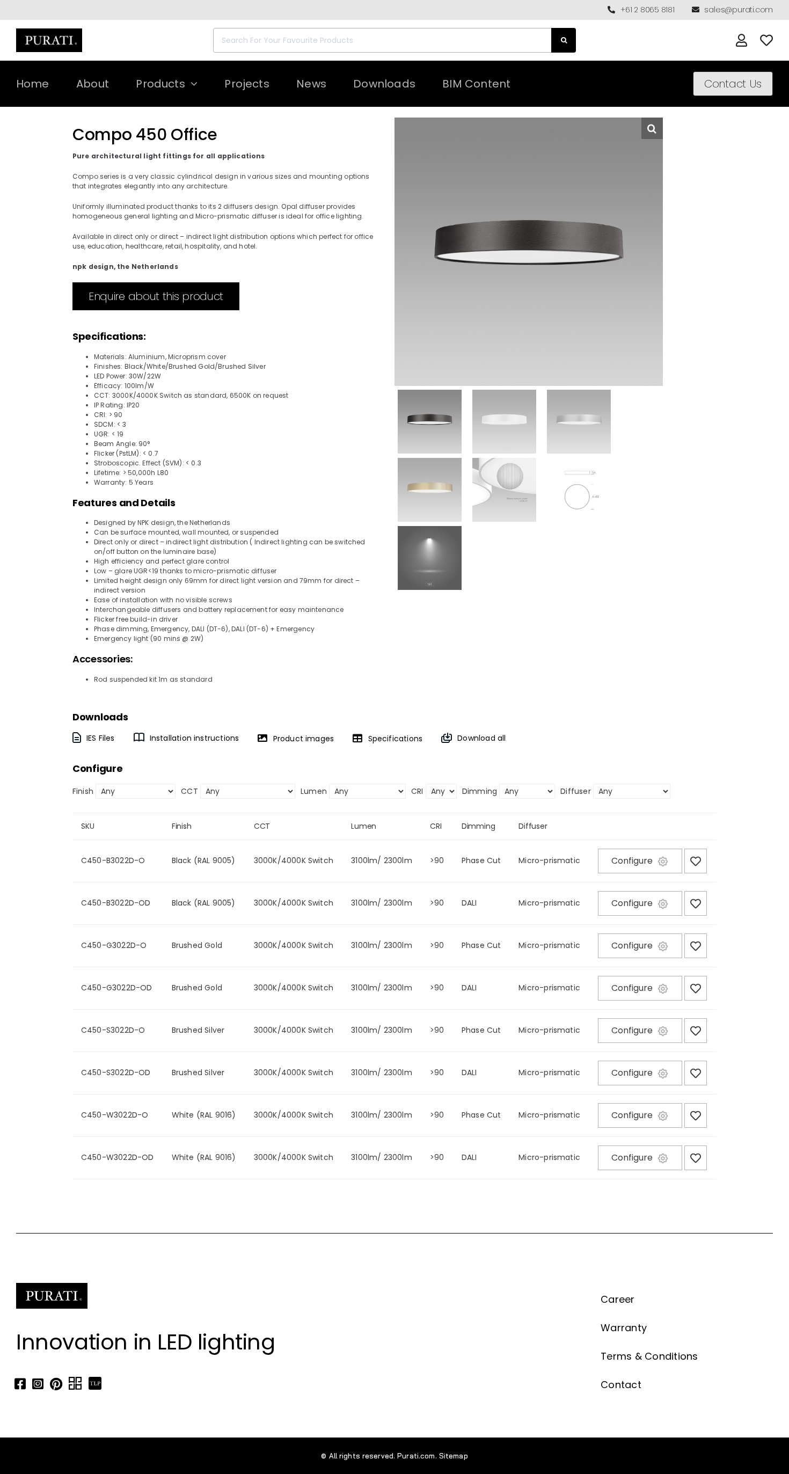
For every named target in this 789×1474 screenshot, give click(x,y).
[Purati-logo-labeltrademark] (49, 31)
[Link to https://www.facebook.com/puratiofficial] (20, 1383)
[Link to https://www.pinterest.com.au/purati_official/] (56, 1383)
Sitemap (453, 1455)
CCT (189, 791)
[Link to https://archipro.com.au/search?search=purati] (75, 1383)
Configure (632, 861)
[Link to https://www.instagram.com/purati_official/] (37, 1383)
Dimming (479, 791)
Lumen (314, 791)
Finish (82, 791)
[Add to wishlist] (695, 861)
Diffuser (575, 791)
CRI (417, 791)
